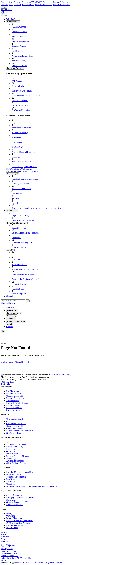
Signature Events (19, 46)
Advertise (5, 537)
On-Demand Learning (21, 110)
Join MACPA (6, 10)
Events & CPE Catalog (61, 375)
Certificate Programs (20, 105)
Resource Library (19, 61)
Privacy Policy (7, 548)
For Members (12, 22)
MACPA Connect (19, 27)
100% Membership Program (23, 274)
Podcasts (17, 2)
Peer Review (17, 193)
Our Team (16, 260)
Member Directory (19, 65)
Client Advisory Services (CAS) (25, 166)
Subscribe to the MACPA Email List (16, 558)
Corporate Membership (21, 284)
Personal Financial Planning (23, 152)
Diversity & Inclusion (20, 184)
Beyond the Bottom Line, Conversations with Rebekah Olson (37, 208)
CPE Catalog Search (14, 419)
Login (4, 7)
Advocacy (11, 211)
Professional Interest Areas (22, 56)
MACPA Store (18, 289)
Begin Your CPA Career (16, 223)
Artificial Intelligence (15, 461)
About (9, 250)
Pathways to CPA (19, 247)
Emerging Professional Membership (26, 279)
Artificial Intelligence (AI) (22, 162)
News (11, 2)
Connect (4, 2)
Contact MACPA (8, 546)
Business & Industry (20, 132)
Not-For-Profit (17, 147)
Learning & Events (14, 68)
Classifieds (16, 203)
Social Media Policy (9, 551)
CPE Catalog (17, 81)
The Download (18, 51)
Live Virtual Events (20, 100)
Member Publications (20, 41)
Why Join (5, 532)
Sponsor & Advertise (61, 2)
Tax (13, 123)
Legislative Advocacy (20, 215)
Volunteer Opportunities (21, 188)
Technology (16, 157)
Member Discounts (19, 32)
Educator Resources (14, 504)
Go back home (7, 362)
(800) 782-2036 (7, 382)
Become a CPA (28, 2)
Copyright (5, 544)
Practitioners (17, 137)
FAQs (3, 560)
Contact (9, 296)
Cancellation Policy (9, 553)
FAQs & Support (19, 294)
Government (17, 142)
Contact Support (22, 362)
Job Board (16, 198)
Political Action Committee (23, 220)
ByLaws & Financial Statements (25, 269)
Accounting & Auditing (21, 128)
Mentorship (16, 238)
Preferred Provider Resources (18, 403)
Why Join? (10, 19)
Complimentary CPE (15, 396)
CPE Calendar (12, 421)
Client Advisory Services (16, 463)
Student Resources (19, 228)
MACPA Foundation (43, 2)
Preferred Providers (19, 36)
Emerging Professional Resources (25, 233)
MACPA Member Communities (25, 179)
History (15, 255)
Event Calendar (18, 86)
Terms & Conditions (9, 556)
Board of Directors (19, 265)
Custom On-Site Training (22, 91)
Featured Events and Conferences (20, 431)
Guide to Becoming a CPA (23, 242)
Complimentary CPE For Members (26, 96)
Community (11, 174)
